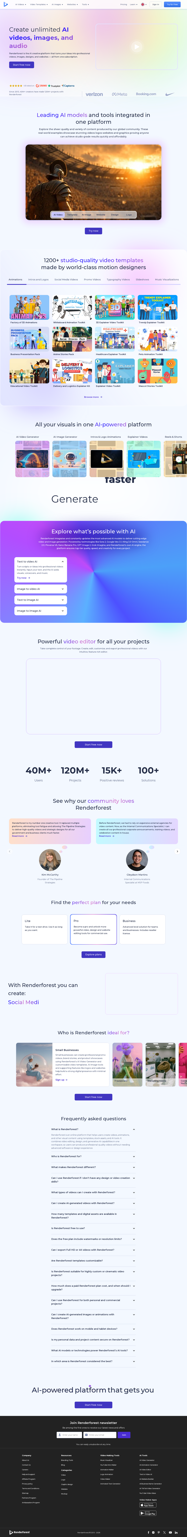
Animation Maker (107, 1470)
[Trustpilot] (54, 85)
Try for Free (172, 4)
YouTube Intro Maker (108, 1465)
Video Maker (105, 1479)
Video (63, 1475)
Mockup (64, 1494)
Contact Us (26, 1465)
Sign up (59, 1079)
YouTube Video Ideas (148, 1493)
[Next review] (177, 851)
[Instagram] (153, 1532)
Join (124, 1435)
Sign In (156, 4)
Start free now (21, 64)
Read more (18, 835)
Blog (63, 1465)
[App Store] (148, 1504)
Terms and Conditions (30, 1488)
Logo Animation (106, 1474)
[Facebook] (148, 1532)
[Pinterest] (158, 1532)
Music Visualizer (106, 1460)
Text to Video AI (146, 1474)
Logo (63, 1480)
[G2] (41, 85)
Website (64, 1489)
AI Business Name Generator (151, 1484)
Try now (93, 230)
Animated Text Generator (110, 1484)
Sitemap (25, 1493)
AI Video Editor (145, 1470)
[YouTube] (170, 1532)
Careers (25, 1470)
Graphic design (67, 1484)
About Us (25, 1460)
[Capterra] (67, 85)
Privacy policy (27, 1484)
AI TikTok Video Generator (150, 1488)
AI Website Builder (147, 1479)
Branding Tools (67, 1460)
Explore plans (93, 954)
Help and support (28, 1474)
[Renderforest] (20, 1532)
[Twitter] (164, 1532)
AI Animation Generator (149, 1465)
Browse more (91, 397)
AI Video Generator (147, 1460)
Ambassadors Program (31, 1503)
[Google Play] (148, 1513)
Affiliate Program (28, 1479)
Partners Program (29, 1498)
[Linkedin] (176, 1532)
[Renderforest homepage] (6, 4)
